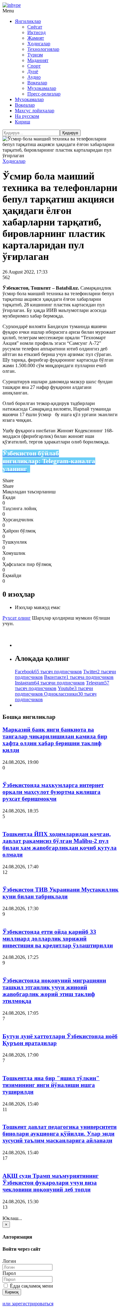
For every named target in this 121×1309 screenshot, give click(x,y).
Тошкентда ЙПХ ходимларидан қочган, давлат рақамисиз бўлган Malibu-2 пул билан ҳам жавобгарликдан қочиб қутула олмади (59, 844)
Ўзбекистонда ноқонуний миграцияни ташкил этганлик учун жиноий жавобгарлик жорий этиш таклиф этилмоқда (54, 990)
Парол (9, 1273)
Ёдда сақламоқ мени (31, 1286)
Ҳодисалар (38, 43)
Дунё (32, 71)
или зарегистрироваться (27, 1303)
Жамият (35, 38)
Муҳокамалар (41, 88)
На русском (27, 116)
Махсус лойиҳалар (34, 110)
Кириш (22, 121)
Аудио (34, 77)
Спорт (34, 66)
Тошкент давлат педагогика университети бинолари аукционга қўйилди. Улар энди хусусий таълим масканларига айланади (59, 1134)
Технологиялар (43, 49)
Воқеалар (37, 82)
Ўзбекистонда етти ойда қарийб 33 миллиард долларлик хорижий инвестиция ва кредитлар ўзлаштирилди (57, 938)
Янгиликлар (28, 21)
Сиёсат (34, 26)
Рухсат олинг (16, 618)
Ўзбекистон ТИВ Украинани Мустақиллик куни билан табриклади (60, 893)
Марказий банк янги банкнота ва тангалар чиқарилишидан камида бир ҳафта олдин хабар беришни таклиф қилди (54, 739)
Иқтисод (36, 32)
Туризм (35, 54)
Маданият (37, 60)
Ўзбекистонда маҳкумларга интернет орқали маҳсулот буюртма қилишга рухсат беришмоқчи (53, 792)
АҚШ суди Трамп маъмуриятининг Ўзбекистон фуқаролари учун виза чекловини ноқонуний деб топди (50, 1183)
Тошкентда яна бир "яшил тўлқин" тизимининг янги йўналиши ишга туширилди (51, 1085)
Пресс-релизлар (43, 93)
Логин (9, 1261)
